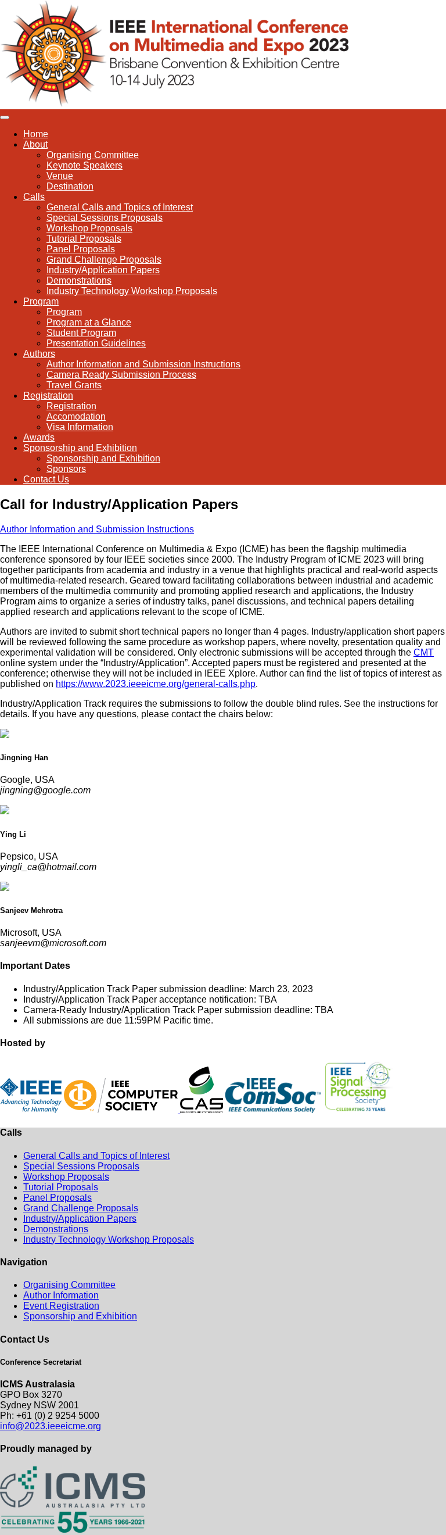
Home (35, 134)
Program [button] (41, 301)
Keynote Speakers (84, 165)
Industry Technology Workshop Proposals (131, 291)
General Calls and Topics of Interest (119, 207)
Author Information (61, 1295)
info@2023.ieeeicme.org (50, 1426)
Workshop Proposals (89, 228)
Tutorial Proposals (83, 239)
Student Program (81, 333)
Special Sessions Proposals (104, 218)
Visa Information (79, 427)
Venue (59, 176)
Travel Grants (74, 385)
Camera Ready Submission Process (121, 375)
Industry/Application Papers (103, 270)
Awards (39, 437)
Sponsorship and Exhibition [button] (80, 448)
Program (64, 312)
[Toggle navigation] (4, 117)
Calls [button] (34, 197)
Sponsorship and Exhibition (103, 458)
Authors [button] (39, 354)
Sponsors (66, 469)
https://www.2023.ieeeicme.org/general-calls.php (156, 684)
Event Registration (61, 1306)
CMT (423, 652)
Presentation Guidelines (96, 343)
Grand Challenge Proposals (103, 259)
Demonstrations (79, 280)
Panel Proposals (80, 249)
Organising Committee (92, 155)
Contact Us (46, 479)
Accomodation (76, 416)
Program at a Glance (88, 322)
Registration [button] (48, 395)
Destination (69, 186)
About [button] (35, 144)
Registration (71, 406)
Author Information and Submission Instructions (143, 364)
